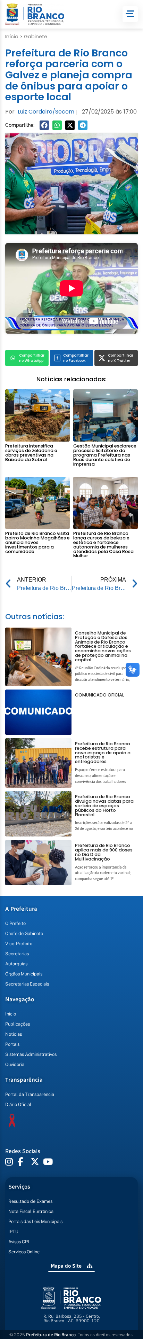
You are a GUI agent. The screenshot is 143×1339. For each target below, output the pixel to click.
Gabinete (35, 36)
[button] (44, 125)
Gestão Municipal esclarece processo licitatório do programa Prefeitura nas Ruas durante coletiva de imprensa (104, 455)
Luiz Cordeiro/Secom (46, 112)
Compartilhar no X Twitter (120, 358)
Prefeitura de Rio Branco (51, 1334)
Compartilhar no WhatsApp (31, 358)
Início (11, 36)
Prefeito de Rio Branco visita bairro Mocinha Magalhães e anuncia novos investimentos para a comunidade (37, 542)
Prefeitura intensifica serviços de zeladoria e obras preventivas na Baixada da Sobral (31, 452)
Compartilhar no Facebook (76, 358)
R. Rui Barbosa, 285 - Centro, (71, 1318)
